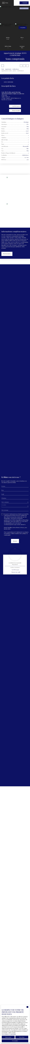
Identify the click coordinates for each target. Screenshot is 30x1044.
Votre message (4, 510)
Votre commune (5, 502)
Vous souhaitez (3, 504)
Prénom (3, 486)
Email (2, 494)
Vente (2, 69)
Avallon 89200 (15, 69)
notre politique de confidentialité (9, 1034)
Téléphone (3, 498)
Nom (2, 490)
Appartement (8, 69)
